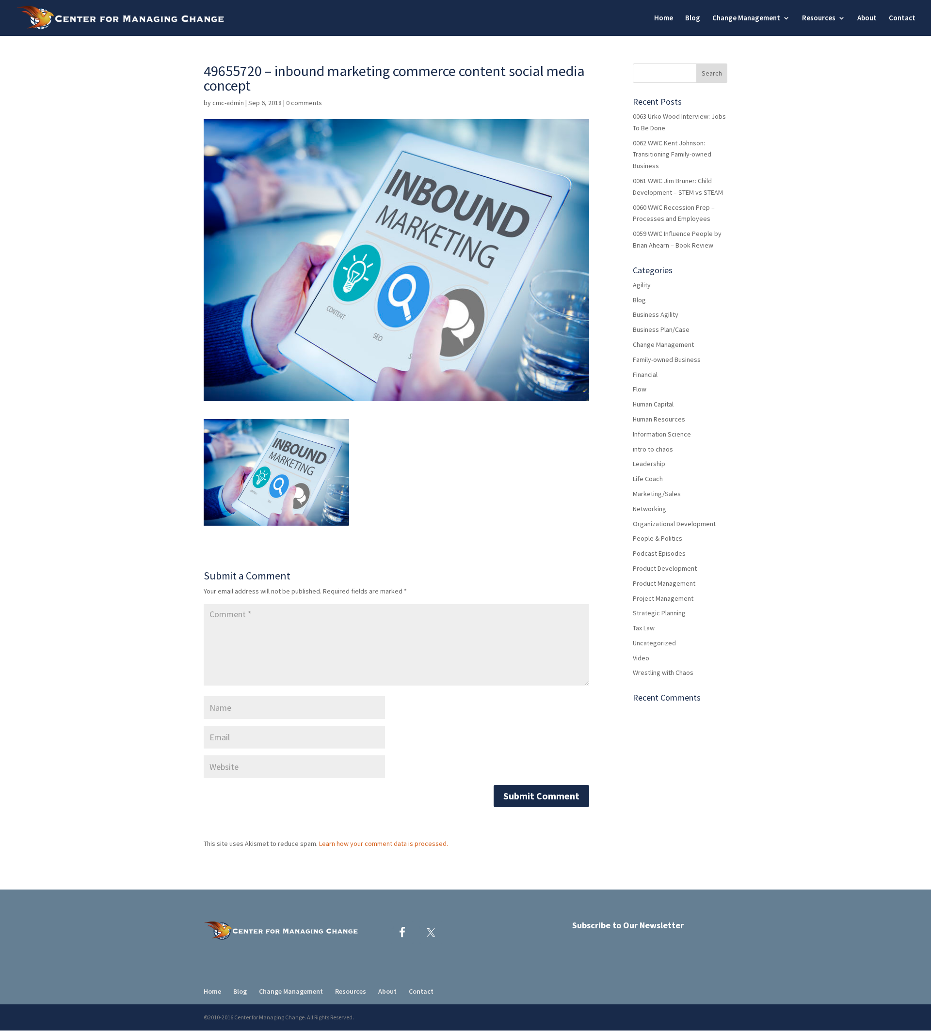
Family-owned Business (667, 359)
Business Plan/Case (661, 329)
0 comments (304, 102)
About (867, 18)
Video (641, 658)
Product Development (665, 568)
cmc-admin (228, 102)
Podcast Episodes (659, 553)
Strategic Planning (659, 613)
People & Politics (657, 538)
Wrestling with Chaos (663, 672)
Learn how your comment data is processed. (383, 843)
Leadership (649, 463)
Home (663, 18)
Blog (692, 18)
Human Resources (659, 419)
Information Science (662, 434)
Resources (818, 18)
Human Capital (653, 404)
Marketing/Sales (657, 493)
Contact (902, 18)
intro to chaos (653, 449)
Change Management (663, 344)
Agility (642, 285)
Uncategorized (654, 643)
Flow (639, 389)
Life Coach (648, 478)
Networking (649, 508)
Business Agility (655, 314)
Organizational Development (674, 523)
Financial (645, 374)
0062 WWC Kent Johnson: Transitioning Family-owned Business (672, 155)
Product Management (664, 583)
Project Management (663, 598)
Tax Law (644, 628)
